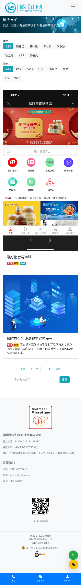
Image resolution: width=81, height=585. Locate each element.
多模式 (33, 55)
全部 (8, 46)
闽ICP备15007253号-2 (27, 447)
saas (30, 69)
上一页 (34, 369)
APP (21, 55)
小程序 (53, 69)
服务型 (20, 46)
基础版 (34, 46)
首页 (23, 369)
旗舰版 (61, 46)
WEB (17, 78)
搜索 (64, 379)
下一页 (47, 369)
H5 (7, 78)
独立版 (9, 55)
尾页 (58, 369)
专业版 (47, 46)
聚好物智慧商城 (19, 257)
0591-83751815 (18, 469)
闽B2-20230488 (40, 543)
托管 (41, 69)
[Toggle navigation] (73, 8)
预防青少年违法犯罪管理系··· (29, 338)
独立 (19, 69)
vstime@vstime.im (20, 475)
